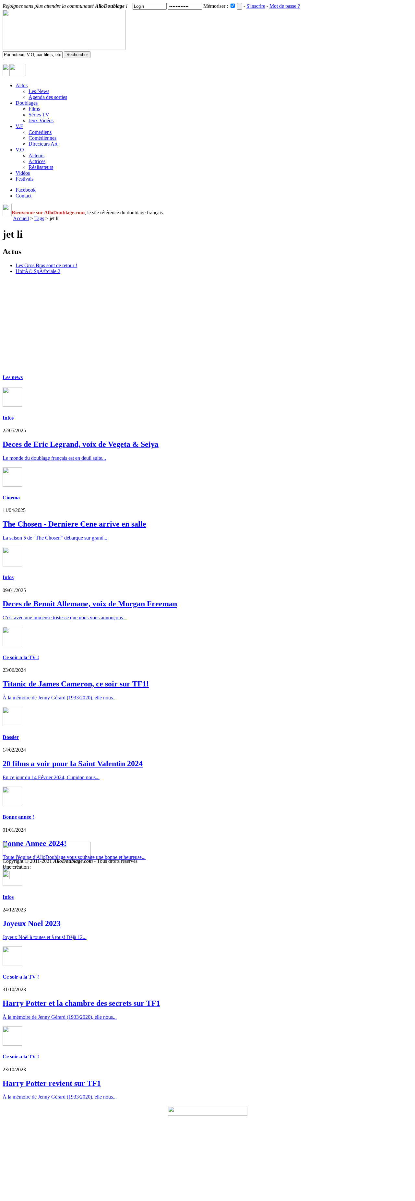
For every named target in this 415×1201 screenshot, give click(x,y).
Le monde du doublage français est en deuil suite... (54, 458)
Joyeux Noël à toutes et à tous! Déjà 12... (45, 937)
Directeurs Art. (44, 144)
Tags (39, 218)
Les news (13, 377)
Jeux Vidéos (41, 120)
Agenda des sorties (48, 97)
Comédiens (40, 132)
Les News (39, 91)
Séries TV (39, 114)
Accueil (21, 218)
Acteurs (36, 155)
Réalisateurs (41, 167)
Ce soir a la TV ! (21, 657)
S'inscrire (255, 6)
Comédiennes (42, 138)
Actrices (37, 161)
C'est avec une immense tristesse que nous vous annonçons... (65, 617)
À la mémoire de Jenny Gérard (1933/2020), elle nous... (60, 1017)
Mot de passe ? (284, 6)
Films (34, 109)
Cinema (11, 497)
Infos (8, 418)
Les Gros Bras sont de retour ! (46, 265)
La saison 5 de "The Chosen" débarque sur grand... (55, 538)
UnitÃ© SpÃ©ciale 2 (38, 271)
